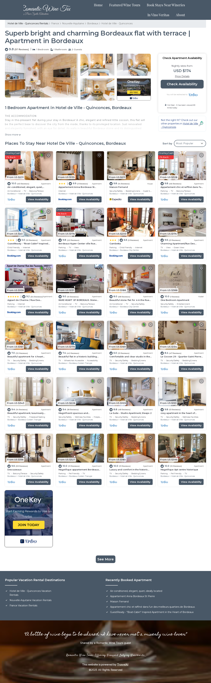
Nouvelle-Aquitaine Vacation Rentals (30, 600)
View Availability (38, 199)
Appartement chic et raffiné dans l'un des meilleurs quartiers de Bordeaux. (152, 606)
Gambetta (115, 243)
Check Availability (182, 84)
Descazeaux (14, 469)
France (55, 23)
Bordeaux (92, 23)
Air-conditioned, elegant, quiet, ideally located (136, 590)
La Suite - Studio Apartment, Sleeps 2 (130, 413)
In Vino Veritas (158, 15)
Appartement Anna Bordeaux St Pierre (132, 596)
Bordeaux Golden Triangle (80, 363)
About (180, 15)
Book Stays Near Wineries (166, 5)
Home (98, 5)
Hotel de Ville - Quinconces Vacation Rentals (30, 592)
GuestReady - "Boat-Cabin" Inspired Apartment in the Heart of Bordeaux (152, 612)
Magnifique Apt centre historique (179, 469)
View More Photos (19, 93)
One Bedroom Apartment (175, 300)
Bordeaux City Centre (129, 250)
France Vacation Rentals (23, 605)
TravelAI (122, 664)
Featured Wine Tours (124, 5)
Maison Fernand (118, 187)
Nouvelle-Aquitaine (73, 23)
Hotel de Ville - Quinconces (117, 23)
